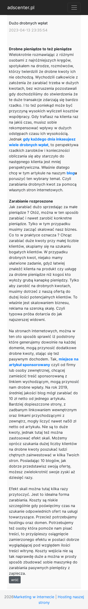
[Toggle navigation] (74, 7)
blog (71, 173)
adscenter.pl (20, 7)
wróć (15, 580)
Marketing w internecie (34, 596)
